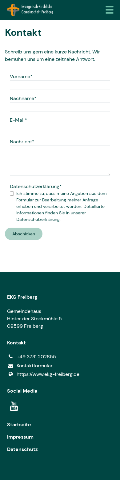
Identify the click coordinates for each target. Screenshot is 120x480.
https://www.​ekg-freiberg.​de (48, 374)
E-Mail (17, 120)
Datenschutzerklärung (34, 186)
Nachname (22, 98)
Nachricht (21, 141)
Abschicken (23, 234)
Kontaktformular (35, 365)
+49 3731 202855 (36, 356)
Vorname (20, 76)
